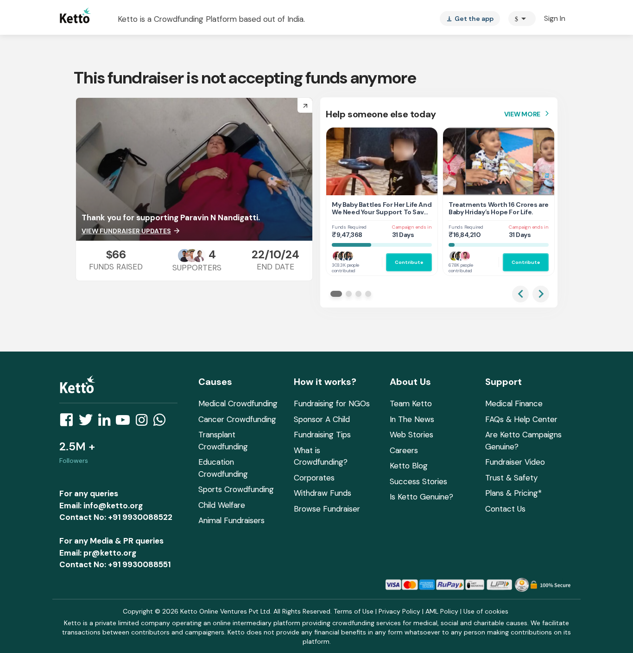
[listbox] (470, 18)
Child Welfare (221, 505)
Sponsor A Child (322, 419)
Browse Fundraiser (327, 509)
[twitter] (88, 422)
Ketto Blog (409, 466)
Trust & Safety (511, 478)
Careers (404, 450)
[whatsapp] (162, 422)
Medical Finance (514, 403)
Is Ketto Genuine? (421, 497)
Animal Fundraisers (231, 520)
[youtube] (125, 422)
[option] (522, 18)
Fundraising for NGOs (332, 403)
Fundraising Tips (322, 434)
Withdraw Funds (322, 493)
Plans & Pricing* (513, 493)
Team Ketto (411, 403)
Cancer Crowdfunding (237, 419)
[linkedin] (107, 422)
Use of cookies (486, 611)
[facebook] (69, 422)
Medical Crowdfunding (238, 403)
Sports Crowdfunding (236, 489)
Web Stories (411, 434)
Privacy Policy (399, 611)
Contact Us (505, 509)
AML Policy (442, 611)
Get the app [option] (470, 18)
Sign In (554, 18)
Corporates (314, 478)
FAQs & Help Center (521, 419)
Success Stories (418, 481)
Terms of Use (353, 611)
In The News (412, 419)
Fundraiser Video (515, 462)
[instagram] (144, 422)
